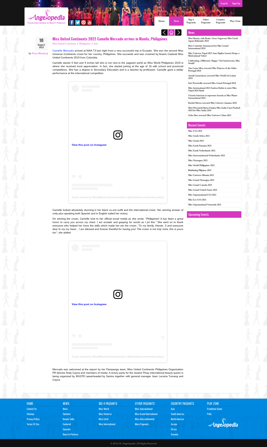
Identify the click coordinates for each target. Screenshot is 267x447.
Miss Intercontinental (144, 419)
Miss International (107, 424)
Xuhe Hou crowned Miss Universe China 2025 (209, 115)
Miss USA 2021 (195, 131)
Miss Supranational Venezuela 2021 (204, 204)
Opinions (67, 414)
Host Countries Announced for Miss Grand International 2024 (208, 47)
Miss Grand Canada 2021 (200, 185)
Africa (174, 429)
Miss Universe (105, 414)
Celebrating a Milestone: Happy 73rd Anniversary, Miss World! (214, 62)
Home (162, 21)
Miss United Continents (64, 43)
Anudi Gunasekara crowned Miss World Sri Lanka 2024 (212, 77)
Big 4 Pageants (191, 21)
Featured (67, 424)
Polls (209, 414)
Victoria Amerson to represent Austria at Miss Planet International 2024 (212, 96)
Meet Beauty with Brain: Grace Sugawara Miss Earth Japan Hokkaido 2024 (213, 39)
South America (177, 414)
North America (177, 419)
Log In (224, 3)
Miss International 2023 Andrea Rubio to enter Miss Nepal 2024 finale (212, 89)
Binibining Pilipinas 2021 (199, 170)
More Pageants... (142, 424)
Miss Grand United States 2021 (202, 190)
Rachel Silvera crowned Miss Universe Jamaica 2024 (212, 103)
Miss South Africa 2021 (199, 136)
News (176, 21)
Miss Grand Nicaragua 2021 (201, 180)
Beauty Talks (68, 419)
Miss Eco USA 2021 (197, 199)
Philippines (84, 43)
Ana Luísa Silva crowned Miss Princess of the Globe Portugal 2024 (212, 69)
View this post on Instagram (89, 144)
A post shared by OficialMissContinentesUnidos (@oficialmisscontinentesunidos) (118, 197)
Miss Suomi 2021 (196, 141)
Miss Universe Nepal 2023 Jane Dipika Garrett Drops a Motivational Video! (213, 54)
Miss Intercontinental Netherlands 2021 (206, 155)
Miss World (104, 409)
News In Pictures (70, 434)
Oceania (174, 434)
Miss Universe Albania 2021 (201, 175)
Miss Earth (103, 419)
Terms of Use (33, 424)
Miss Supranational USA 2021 (202, 195)
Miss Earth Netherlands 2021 (201, 150)
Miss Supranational (144, 409)
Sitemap (30, 414)
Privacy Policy (33, 419)
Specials (67, 429)
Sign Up (236, 3)
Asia (96, 43)
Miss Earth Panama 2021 (200, 145)
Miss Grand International (146, 414)
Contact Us (32, 409)
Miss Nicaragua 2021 (198, 160)
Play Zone (235, 21)
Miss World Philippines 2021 (201, 165)
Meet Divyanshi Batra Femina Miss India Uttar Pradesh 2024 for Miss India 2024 (214, 109)
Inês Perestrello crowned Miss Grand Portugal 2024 (212, 83)
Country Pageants (220, 21)
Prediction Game (214, 409)
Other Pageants (206, 21)
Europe (174, 424)
